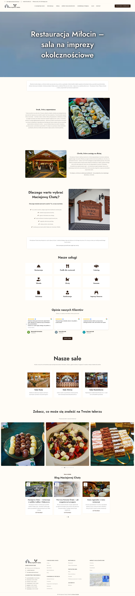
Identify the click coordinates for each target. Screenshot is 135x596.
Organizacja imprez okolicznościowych (67, 501)
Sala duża (49, 565)
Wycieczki (70, 563)
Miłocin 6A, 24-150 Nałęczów (40, 1)
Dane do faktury (71, 574)
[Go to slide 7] (70, 467)
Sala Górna (49, 567)
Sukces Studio (75, 594)
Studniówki (92, 567)
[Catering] (96, 266)
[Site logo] (12, 6)
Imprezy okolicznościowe (97, 560)
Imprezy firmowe (96, 296)
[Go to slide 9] (73, 467)
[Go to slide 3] (64, 467)
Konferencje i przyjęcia (53, 576)
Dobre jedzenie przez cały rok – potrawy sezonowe (96, 501)
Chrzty (67, 283)
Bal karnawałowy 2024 (39, 500)
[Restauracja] (38, 266)
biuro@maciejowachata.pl (32, 572)
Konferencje (67, 296)
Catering (96, 270)
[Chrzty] (67, 279)
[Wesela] (38, 279)
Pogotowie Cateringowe (52, 583)
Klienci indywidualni (72, 565)
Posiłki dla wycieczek (67, 270)
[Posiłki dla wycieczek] (67, 266)
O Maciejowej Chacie (52, 560)
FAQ (48, 572)
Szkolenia (38, 296)
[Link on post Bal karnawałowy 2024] (39, 489)
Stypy (91, 570)
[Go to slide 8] (71, 467)
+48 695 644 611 (27, 1)
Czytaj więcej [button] (59, 327)
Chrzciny (92, 563)
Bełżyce (70, 585)
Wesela (38, 283)
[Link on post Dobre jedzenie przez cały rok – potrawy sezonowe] (96, 489)
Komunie (96, 283)
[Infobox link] (11, 1)
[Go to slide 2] (63, 467)
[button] (109, 324)
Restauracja (39, 270)
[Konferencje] (67, 292)
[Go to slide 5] (67, 467)
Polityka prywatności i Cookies (75, 579)
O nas (48, 563)
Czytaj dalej (38, 508)
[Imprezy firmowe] (96, 292)
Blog (69, 571)
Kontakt (70, 576)
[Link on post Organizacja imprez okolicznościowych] (67, 489)
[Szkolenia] (38, 292)
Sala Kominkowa (50, 570)
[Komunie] (96, 279)
